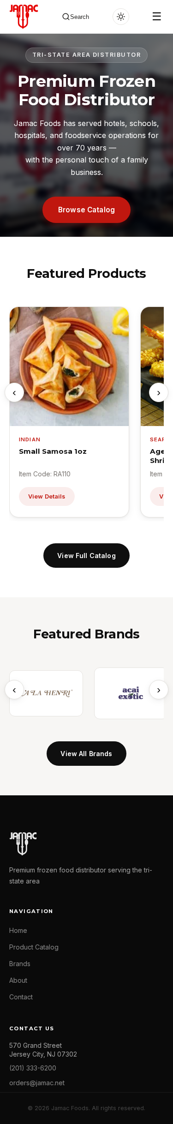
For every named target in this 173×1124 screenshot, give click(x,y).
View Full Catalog (86, 555)
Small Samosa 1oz (53, 451)
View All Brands (86, 753)
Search (79, 16)
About (18, 980)
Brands (19, 964)
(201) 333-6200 (32, 1068)
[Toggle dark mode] (121, 16)
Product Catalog (34, 947)
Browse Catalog (86, 209)
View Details (47, 496)
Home (18, 930)
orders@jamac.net (37, 1083)
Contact (21, 997)
